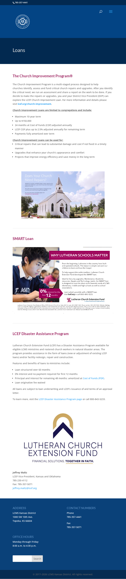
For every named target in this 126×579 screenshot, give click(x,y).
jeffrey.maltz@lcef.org (25, 488)
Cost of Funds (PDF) (93, 378)
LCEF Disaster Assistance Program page (60, 399)
